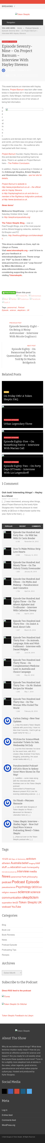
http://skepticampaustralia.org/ (17, 217)
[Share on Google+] (32, 75)
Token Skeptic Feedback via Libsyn (17, 1015)
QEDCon (37, 887)
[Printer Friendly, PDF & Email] (9, 292)
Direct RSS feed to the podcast (16, 990)
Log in (4, 1110)
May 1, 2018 (28, 691)
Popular (8, 526)
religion (5, 892)
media (33, 871)
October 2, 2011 (24, 70)
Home (19, 28)
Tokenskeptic (15, 275)
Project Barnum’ (9, 183)
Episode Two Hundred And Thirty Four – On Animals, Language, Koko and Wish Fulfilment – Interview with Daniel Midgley (27, 643)
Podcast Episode (32, 28)
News (6, 392)
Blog (4, 924)
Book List (6, 929)
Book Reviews (8, 934)
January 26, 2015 (30, 571)
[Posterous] (23, 298)
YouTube (16, 906)
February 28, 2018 (31, 711)
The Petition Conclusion (18, 163)
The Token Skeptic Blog (13, 222)
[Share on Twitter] (28, 75)
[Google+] (22, 2)
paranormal (11, 307)
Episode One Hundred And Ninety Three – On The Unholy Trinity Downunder (26, 565)
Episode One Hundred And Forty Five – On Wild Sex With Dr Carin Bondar (26, 535)
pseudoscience (8, 887)
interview (23, 871)
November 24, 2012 (31, 541)
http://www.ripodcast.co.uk (15, 199)
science (13, 310)
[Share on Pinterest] (35, 75)
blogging (32, 863)
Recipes (5, 954)
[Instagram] (27, 2)
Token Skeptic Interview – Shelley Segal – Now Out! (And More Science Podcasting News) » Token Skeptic (26, 827)
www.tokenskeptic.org (17, 250)
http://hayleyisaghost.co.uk (15, 193)
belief (25, 863)
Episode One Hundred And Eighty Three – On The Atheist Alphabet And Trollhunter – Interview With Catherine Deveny (26, 604)
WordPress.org (8, 1125)
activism (31, 858)
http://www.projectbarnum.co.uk (16, 187)
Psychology (23, 887)
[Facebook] (18, 2)
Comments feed (9, 1120)
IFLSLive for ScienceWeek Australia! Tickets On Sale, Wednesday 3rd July (26, 742)
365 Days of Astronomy (17, 859)
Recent (22, 526)
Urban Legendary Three (18, 423)
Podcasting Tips (9, 949)
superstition (7, 902)
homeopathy (33, 867)
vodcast (6, 906)
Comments (36, 526)
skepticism (21, 310)
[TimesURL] (22, 295)
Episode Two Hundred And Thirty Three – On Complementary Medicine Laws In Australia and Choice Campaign (26, 666)
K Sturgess (10, 70)
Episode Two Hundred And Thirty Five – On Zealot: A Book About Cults (26, 624)
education (15, 867)
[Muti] (5, 298)
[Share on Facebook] (25, 75)
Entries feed (7, 1115)
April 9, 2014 (29, 613)
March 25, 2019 (30, 630)
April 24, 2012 (29, 591)
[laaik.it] (6, 302)
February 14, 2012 (31, 555)
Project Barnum (17, 89)
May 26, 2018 (29, 675)
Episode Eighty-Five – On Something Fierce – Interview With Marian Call (21, 445)
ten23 (15, 902)
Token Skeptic (28, 902)
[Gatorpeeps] (35, 295)
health (24, 867)
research (13, 892)
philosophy (32, 876)
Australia (16, 863)
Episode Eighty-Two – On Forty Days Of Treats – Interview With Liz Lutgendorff (22, 469)
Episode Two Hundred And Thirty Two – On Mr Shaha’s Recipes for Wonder (27, 685)
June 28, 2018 (29, 652)
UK (28, 310)
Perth (24, 876)
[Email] (14, 2)
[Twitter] (31, 2)
